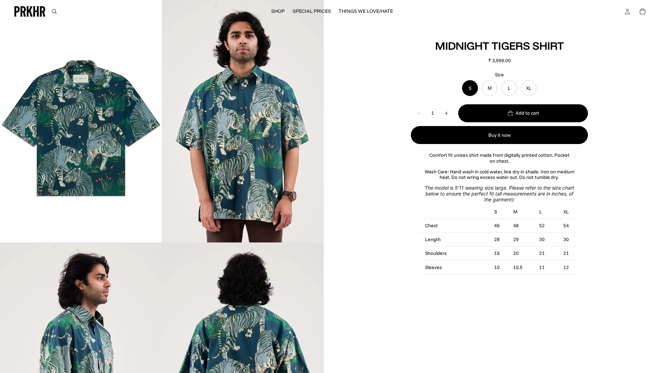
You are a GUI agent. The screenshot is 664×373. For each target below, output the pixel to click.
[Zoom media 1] (81, 121)
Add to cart (527, 113)
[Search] (54, 11)
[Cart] (642, 11)
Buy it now (499, 135)
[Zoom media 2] (243, 121)
